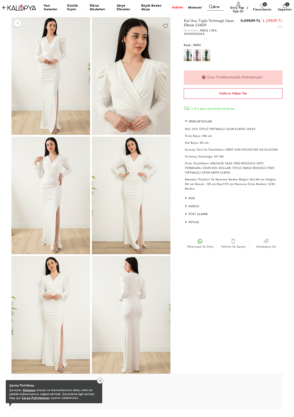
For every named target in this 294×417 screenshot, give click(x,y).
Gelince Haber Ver (233, 93)
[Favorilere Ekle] (165, 26)
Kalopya (29, 390)
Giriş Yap (237, 8)
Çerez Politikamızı (36, 398)
